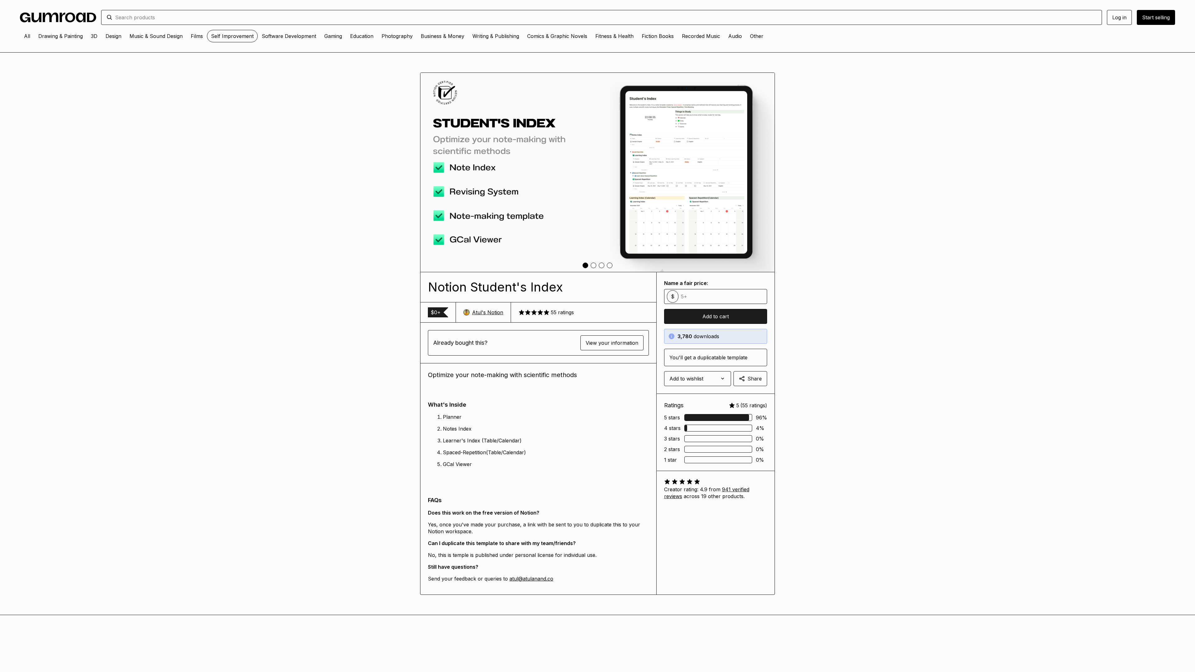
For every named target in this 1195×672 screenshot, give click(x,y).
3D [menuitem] (94, 36)
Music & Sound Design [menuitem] (156, 36)
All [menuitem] (27, 36)
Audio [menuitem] (735, 36)
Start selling (1156, 17)
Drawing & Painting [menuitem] (60, 36)
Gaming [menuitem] (333, 36)
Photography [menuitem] (397, 36)
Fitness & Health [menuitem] (614, 36)
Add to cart (715, 316)
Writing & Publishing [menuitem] (495, 36)
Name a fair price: (686, 283)
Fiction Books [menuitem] (658, 36)
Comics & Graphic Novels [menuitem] (557, 36)
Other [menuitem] (756, 36)
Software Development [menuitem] (289, 36)
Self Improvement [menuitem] (232, 36)
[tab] (585, 265)
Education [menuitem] (361, 36)
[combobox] (606, 17)
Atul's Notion (487, 312)
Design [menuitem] (113, 36)
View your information (612, 343)
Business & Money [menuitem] (442, 36)
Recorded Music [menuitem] (701, 36)
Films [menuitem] (197, 36)
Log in (1119, 17)
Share (754, 379)
